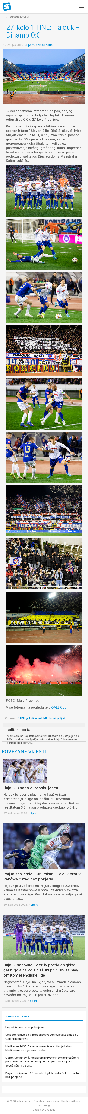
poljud (61, 718)
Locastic (50, 1109)
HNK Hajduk (48, 718)
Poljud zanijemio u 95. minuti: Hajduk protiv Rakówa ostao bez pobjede (43, 1075)
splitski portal (44, 45)
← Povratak (17, 17)
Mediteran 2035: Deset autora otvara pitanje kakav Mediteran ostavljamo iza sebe (38, 1048)
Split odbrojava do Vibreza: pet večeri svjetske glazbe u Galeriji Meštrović (41, 1036)
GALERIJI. (58, 707)
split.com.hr (7, 6)
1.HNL (21, 718)
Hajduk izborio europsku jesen (30, 788)
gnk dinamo (33, 718)
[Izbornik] (81, 7)
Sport (30, 45)
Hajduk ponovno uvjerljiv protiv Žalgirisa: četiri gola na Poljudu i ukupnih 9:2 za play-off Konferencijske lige (41, 970)
